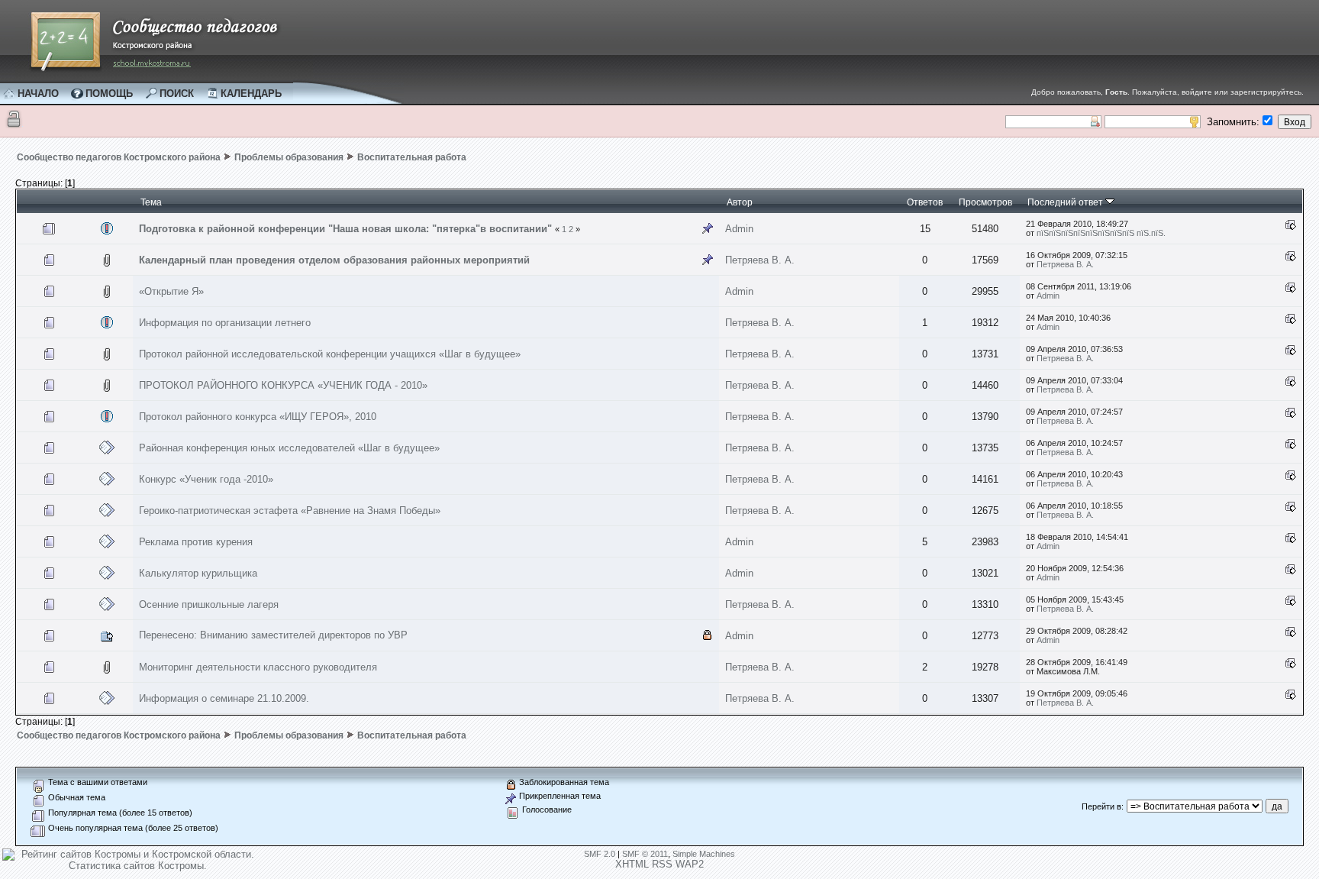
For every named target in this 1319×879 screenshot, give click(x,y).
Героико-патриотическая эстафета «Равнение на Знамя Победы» (289, 510)
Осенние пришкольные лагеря (209, 604)
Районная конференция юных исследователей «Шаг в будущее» (289, 448)
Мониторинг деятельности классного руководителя (258, 667)
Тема (151, 202)
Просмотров (985, 202)
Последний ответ (1066, 202)
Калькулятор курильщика (198, 573)
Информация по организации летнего (225, 322)
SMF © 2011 (645, 853)
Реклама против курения (196, 542)
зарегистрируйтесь (1265, 92)
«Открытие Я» (171, 291)
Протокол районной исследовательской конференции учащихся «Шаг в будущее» (330, 354)
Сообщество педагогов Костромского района (119, 157)
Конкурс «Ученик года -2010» (206, 479)
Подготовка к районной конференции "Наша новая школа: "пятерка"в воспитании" (345, 228)
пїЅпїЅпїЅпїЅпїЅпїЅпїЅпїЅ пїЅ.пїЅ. (1101, 233)
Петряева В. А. (760, 260)
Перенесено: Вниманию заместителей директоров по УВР (273, 635)
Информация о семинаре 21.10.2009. (224, 698)
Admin (739, 228)
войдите (1197, 92)
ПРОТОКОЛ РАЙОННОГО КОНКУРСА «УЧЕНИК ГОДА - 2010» (283, 385)
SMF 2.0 (599, 853)
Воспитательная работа (411, 157)
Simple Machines (703, 853)
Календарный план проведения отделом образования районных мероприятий (334, 260)
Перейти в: (1103, 806)
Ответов (925, 202)
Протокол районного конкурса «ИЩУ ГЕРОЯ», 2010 (257, 416)
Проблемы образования (288, 157)
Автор (740, 202)
